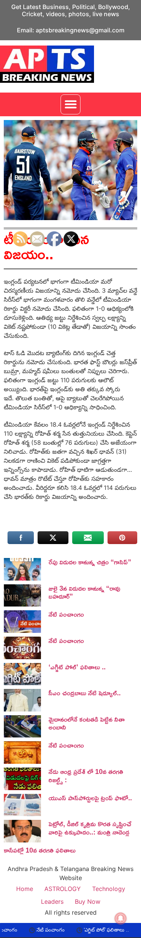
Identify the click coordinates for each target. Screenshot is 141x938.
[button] (70, 104)
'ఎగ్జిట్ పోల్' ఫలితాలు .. (89, 930)
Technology (108, 888)
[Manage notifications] (121, 918)
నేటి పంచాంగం (34, 930)
